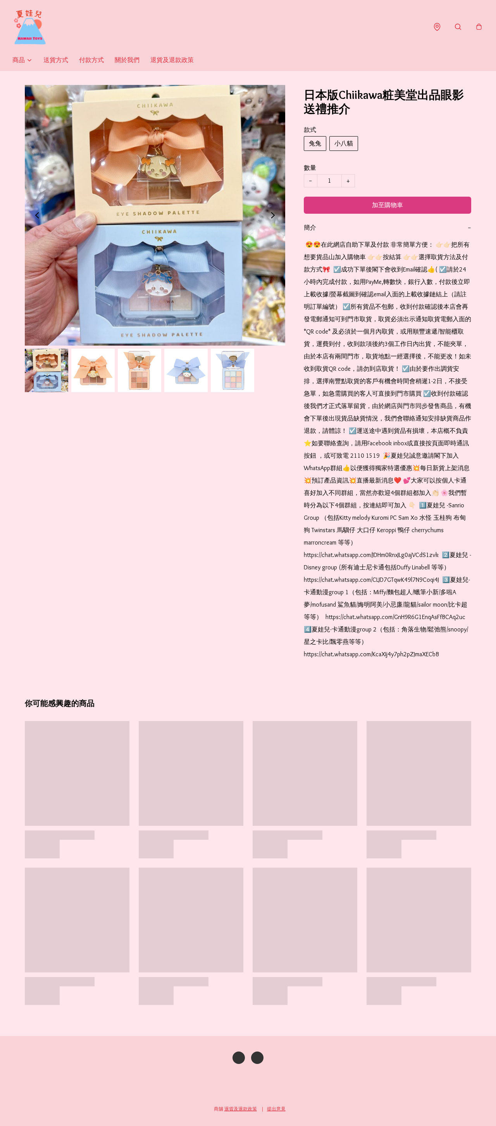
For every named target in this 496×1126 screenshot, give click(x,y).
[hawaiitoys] (29, 27)
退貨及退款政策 (172, 60)
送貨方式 (55, 60)
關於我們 (127, 60)
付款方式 (91, 60)
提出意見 (276, 1109)
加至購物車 (387, 205)
